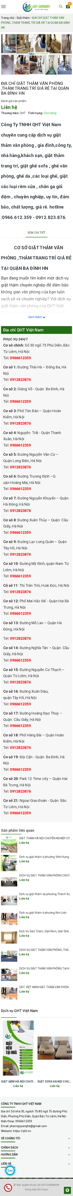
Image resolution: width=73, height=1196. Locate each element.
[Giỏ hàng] (68, 7)
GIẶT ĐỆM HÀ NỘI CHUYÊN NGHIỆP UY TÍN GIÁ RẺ (34, 1081)
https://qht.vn (22, 1131)
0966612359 (20, 358)
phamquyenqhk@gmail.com (28, 1126)
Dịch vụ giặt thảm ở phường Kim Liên (43, 912)
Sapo (45, 1189)
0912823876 (20, 379)
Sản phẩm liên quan (17, 830)
